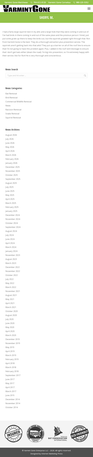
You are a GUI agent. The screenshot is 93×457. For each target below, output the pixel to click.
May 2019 (9, 347)
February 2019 (12, 359)
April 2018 (10, 363)
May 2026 (9, 147)
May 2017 (9, 383)
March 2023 (10, 263)
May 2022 (9, 283)
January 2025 (11, 211)
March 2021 (10, 307)
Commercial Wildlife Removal (18, 101)
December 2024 (12, 215)
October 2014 (11, 407)
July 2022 (9, 279)
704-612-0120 (39, 2)
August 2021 (11, 295)
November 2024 (12, 219)
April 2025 (10, 199)
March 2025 (10, 203)
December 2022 (12, 267)
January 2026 (11, 163)
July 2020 (9, 319)
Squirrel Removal (13, 117)
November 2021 (12, 291)
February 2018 (12, 371)
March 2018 (10, 367)
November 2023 (12, 255)
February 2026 (12, 159)
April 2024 (10, 243)
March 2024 (10, 247)
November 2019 (12, 343)
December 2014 (12, 399)
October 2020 (11, 311)
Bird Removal (11, 97)
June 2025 (9, 191)
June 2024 (9, 239)
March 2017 (10, 391)
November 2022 (12, 271)
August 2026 (11, 135)
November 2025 (12, 171)
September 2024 (12, 227)
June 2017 (9, 379)
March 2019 (10, 355)
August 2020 (11, 315)
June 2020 (9, 323)
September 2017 (12, 375)
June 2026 (9, 143)
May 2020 (9, 327)
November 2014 (12, 403)
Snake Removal (12, 113)
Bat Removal (11, 93)
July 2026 (9, 139)
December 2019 (12, 339)
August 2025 (11, 183)
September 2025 (12, 179)
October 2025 (11, 175)
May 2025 (9, 195)
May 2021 (9, 299)
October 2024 (11, 223)
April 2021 (10, 303)
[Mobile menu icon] (89, 8)
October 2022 (11, 275)
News (8, 105)
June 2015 (9, 395)
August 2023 (11, 259)
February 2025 (12, 207)
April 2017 (10, 387)
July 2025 (9, 187)
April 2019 (10, 351)
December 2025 (12, 167)
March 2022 (10, 287)
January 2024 (11, 251)
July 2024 (9, 235)
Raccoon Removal (13, 109)
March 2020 (10, 335)
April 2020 (10, 331)
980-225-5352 (82, 2)
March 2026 (10, 155)
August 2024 (11, 231)
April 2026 (10, 151)
